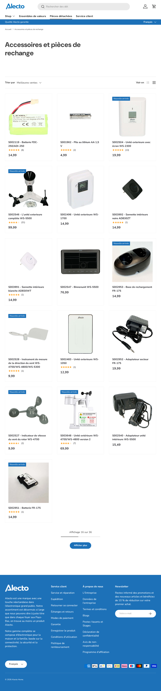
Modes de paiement (62, 618)
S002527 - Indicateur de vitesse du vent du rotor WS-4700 (27, 437)
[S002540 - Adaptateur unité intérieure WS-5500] (132, 410)
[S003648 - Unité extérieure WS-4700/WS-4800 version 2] (80, 410)
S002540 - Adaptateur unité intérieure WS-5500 (129, 437)
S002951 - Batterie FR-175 (24, 508)
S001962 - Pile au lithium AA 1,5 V (79, 144)
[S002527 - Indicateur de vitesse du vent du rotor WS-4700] (28, 410)
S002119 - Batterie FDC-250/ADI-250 (23, 144)
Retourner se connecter (64, 605)
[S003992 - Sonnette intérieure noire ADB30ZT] (132, 189)
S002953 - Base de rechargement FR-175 (132, 289)
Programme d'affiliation (96, 652)
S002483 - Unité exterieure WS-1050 (79, 361)
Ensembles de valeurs (32, 16)
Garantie (56, 624)
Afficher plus (80, 545)
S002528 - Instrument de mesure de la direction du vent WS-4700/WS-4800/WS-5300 (27, 363)
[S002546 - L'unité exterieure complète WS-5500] (28, 189)
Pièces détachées (61, 16)
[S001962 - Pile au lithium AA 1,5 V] (80, 117)
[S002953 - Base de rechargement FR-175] (132, 262)
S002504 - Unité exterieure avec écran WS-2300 (131, 144)
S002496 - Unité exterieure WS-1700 (79, 216)
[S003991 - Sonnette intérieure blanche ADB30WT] (28, 262)
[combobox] (84, 6)
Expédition (57, 599)
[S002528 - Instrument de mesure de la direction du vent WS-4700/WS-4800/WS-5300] (28, 334)
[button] (154, 6)
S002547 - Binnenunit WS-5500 (79, 287)
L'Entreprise (90, 593)
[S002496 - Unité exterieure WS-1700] (80, 189)
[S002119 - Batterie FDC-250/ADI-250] (28, 117)
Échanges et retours (62, 611)
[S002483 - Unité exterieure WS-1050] (80, 334)
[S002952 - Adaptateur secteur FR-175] (132, 334)
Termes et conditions (95, 609)
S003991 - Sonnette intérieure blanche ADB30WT (26, 289)
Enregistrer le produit (63, 630)
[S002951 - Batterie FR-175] (28, 483)
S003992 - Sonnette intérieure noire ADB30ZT (130, 216)
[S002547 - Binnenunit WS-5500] (80, 262)
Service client (84, 16)
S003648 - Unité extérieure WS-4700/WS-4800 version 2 (79, 437)
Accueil (8, 29)
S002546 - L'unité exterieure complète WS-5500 (25, 216)
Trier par (10, 82)
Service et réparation (63, 593)
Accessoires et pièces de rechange (28, 29)
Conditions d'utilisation (64, 637)
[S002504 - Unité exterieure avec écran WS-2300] (132, 117)
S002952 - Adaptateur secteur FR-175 (130, 361)
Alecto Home (17, 679)
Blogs (86, 615)
